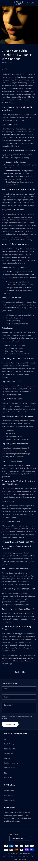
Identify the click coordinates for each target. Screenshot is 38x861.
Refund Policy (9, 791)
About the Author (10, 749)
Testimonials (8, 753)
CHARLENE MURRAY (18, 853)
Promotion (8, 777)
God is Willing (9, 744)
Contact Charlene (10, 768)
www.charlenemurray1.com (21, 658)
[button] (4, 3)
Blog (5, 772)
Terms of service (31, 856)
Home (6, 739)
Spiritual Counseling (11, 763)
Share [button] (6, 69)
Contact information (20, 859)
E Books (7, 758)
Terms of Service (9, 800)
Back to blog (20, 672)
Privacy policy (21, 856)
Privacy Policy (8, 795)
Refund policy (12, 856)
